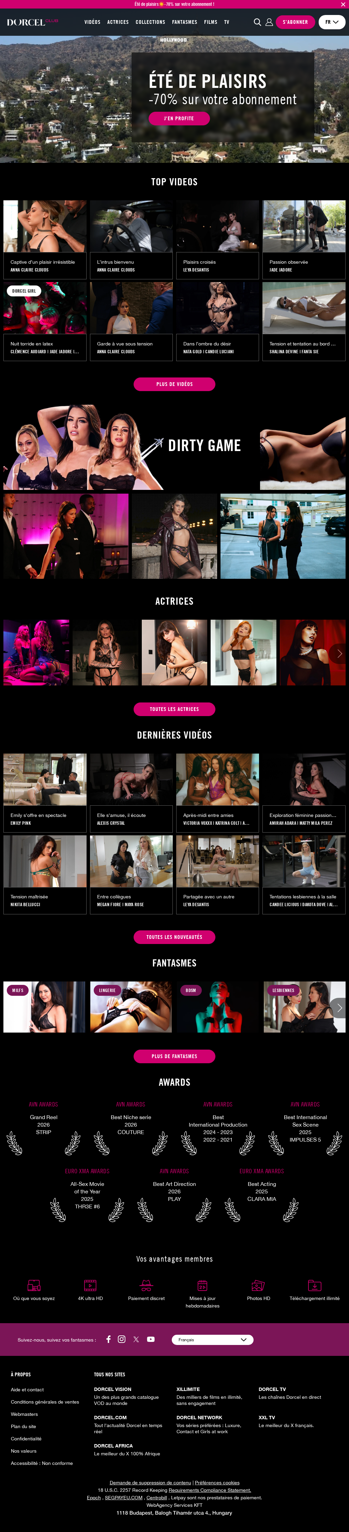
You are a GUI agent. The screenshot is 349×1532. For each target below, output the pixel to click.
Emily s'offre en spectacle (38, 815)
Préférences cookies (217, 1482)
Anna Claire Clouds (29, 270)
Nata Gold (192, 351)
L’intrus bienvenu (115, 262)
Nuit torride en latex (32, 343)
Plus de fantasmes (174, 1056)
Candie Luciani (219, 351)
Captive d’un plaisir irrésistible (43, 262)
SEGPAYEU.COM (123, 1497)
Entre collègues (114, 896)
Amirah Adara (283, 823)
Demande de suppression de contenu (150, 1482)
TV (226, 22)
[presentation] (339, 654)
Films (210, 22)
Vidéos (93, 22)
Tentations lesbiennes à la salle (303, 896)
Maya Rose (134, 904)
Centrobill (157, 1497)
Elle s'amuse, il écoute (121, 815)
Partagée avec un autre (208, 896)
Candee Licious (284, 904)
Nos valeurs (23, 1451)
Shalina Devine (284, 351)
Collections (150, 22)
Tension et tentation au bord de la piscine (304, 343)
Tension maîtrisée (29, 896)
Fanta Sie (310, 351)
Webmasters (24, 1414)
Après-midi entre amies (208, 815)
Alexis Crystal (111, 823)
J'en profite (179, 118)
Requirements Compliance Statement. (210, 1490)
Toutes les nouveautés (174, 937)
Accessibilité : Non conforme (42, 1463)
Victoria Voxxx (197, 823)
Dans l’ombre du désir (207, 343)
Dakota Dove (314, 904)
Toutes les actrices (174, 709)
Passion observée (289, 262)
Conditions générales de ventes (45, 1402)
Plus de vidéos (174, 384)
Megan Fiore (109, 904)
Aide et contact (27, 1389)
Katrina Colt (227, 823)
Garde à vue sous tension (125, 343)
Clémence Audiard (28, 351)
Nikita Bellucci (25, 904)
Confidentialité (26, 1438)
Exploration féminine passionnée (304, 815)
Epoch (94, 1497)
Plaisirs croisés (199, 262)
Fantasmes (184, 22)
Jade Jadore (281, 270)
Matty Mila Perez (316, 823)
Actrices (118, 22)
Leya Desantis (196, 270)
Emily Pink (21, 823)
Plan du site (23, 1426)
